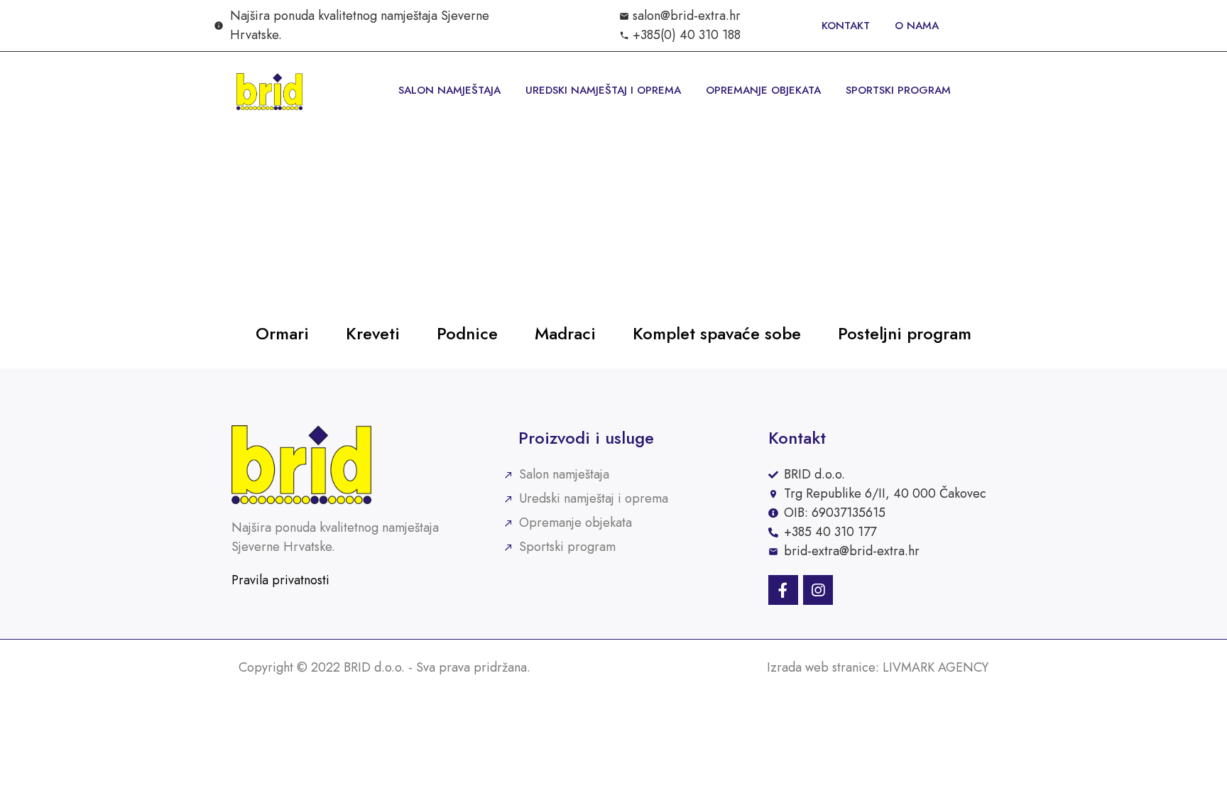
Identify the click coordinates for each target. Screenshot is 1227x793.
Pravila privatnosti (280, 580)
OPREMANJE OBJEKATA (763, 90)
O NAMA (917, 25)
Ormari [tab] (282, 333)
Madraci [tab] (565, 333)
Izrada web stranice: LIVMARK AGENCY (877, 667)
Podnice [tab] (467, 333)
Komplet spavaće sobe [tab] (717, 333)
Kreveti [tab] (373, 333)
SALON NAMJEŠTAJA (449, 90)
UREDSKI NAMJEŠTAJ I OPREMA (603, 90)
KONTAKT (846, 25)
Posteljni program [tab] (904, 333)
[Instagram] (818, 590)
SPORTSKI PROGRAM (898, 90)
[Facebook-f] (783, 590)
